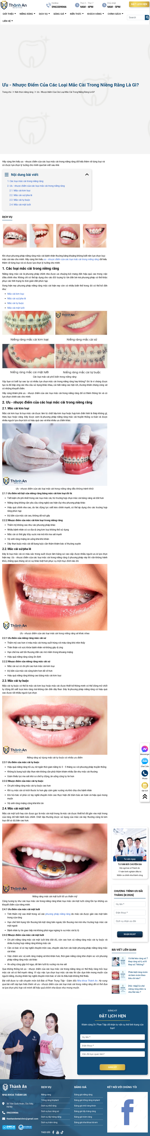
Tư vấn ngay (129, 859)
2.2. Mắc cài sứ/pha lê (21, 195)
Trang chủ (6, 92)
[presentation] (3, 235)
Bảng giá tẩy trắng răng (85, 1111)
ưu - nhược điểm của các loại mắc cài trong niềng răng (71, 259)
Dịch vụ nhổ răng (48, 1106)
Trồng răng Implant (50, 1100)
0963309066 (12, 1113)
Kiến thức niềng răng (24, 92)
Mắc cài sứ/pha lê (16, 298)
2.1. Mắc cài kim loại (20, 190)
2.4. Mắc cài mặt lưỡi (20, 204)
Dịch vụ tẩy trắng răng (51, 1117)
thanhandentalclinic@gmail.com (21, 1119)
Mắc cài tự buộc (15, 303)
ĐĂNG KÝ (112, 1067)
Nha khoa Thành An (87, 980)
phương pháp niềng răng (57, 914)
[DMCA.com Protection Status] (10, 1127)
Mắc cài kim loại (15, 293)
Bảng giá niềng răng (83, 1094)
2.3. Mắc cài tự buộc (20, 200)
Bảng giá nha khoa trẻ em (86, 1122)
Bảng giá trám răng (83, 1117)
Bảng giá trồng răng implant (87, 1100)
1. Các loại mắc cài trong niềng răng (25, 181)
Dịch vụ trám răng (49, 1122)
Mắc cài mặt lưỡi (15, 307)
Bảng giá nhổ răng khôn (85, 1106)
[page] (53, 1132)
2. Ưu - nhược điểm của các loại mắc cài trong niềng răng (36, 185)
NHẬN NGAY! (130, 934)
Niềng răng (46, 1094)
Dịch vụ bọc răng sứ (50, 1111)
